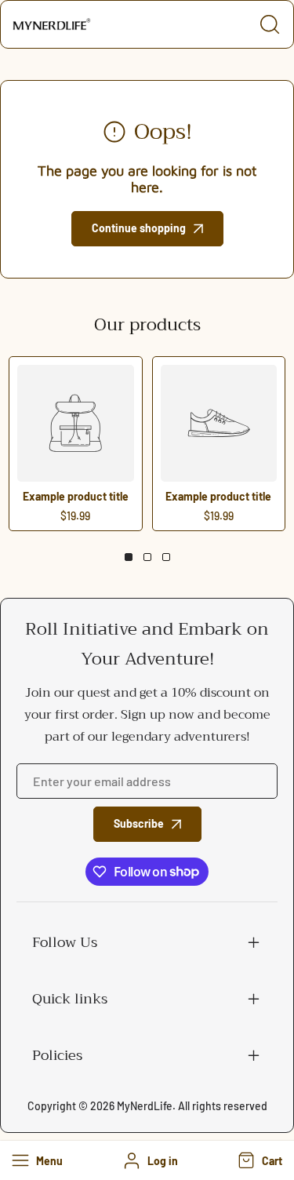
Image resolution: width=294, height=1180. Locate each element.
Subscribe (139, 823)
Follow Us (64, 942)
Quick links (69, 998)
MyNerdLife (144, 1106)
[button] (258, 1160)
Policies (57, 1055)
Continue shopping (139, 228)
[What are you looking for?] (269, 24)
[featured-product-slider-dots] (128, 557)
